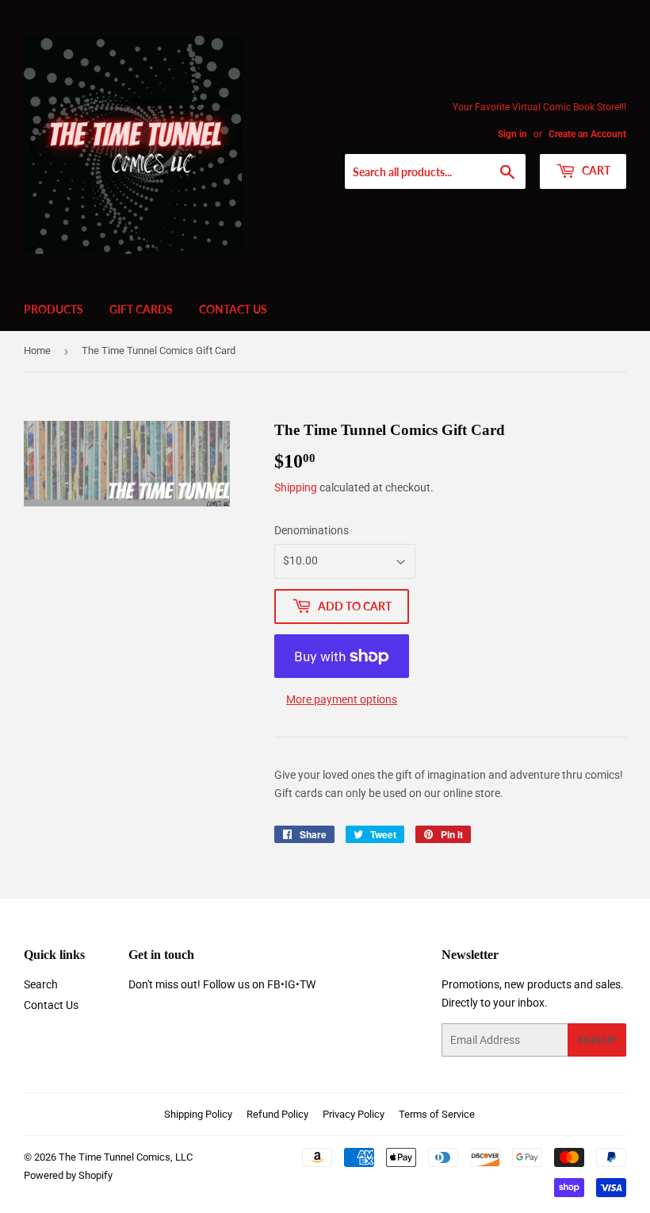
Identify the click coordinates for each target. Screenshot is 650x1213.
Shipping (295, 487)
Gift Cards (141, 309)
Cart (594, 170)
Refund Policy (277, 1114)
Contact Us (233, 309)
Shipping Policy (198, 1114)
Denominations (311, 530)
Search (41, 984)
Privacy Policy (353, 1114)
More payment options (341, 699)
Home (37, 350)
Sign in (512, 134)
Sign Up (597, 1040)
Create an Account (587, 134)
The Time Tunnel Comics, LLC (126, 1157)
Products (53, 309)
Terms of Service (437, 1114)
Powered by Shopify (68, 1175)
